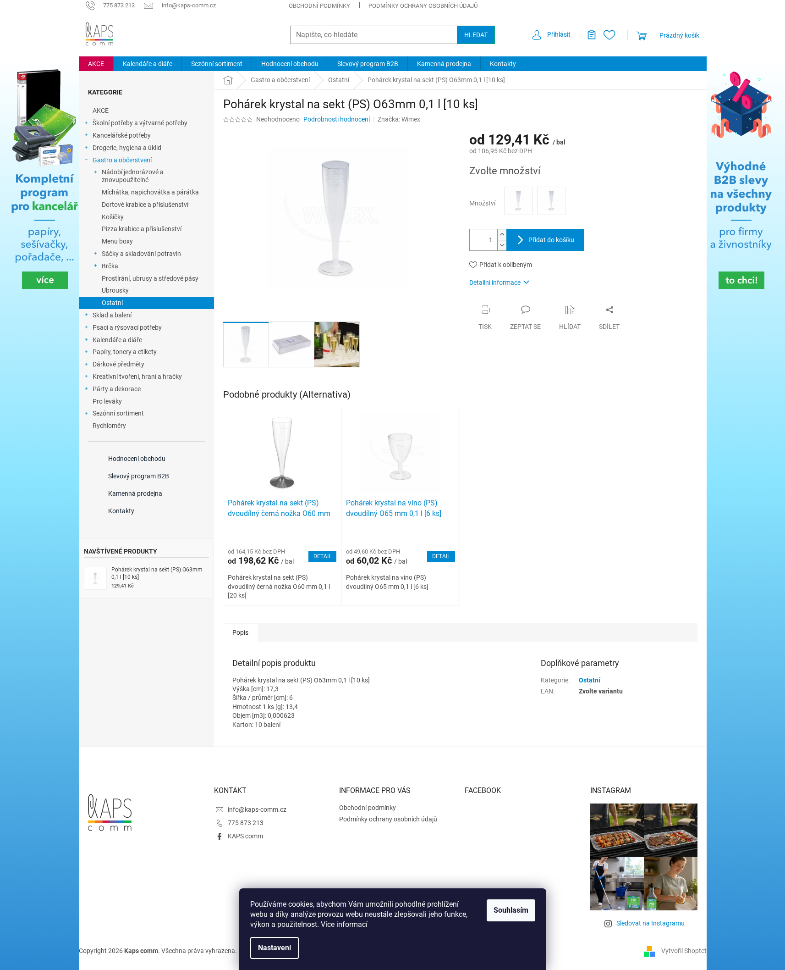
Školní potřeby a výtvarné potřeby (140, 123)
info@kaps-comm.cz (257, 809)
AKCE (101, 110)
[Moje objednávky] (588, 35)
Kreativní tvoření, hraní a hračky (137, 376)
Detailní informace (495, 282)
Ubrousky (115, 290)
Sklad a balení (112, 315)
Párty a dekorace (117, 389)
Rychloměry (109, 425)
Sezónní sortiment (118, 413)
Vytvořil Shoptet (684, 950)
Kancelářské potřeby (122, 135)
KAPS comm (245, 836)
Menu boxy (117, 241)
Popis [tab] (240, 632)
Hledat (476, 35)
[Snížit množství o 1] (501, 245)
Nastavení (274, 947)
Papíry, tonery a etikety (125, 351)
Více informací (344, 924)
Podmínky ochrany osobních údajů (423, 5)
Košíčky (113, 217)
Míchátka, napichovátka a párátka (150, 192)
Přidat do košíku (551, 240)
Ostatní (112, 302)
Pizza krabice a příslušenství (141, 229)
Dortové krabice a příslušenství (145, 204)
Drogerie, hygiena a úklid (127, 147)
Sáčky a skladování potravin (141, 253)
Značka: (399, 119)
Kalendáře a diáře (117, 340)
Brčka (110, 266)
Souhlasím (511, 910)
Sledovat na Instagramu (650, 923)
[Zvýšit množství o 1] (501, 234)
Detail (322, 556)
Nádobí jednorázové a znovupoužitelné (133, 175)
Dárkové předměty (118, 364)
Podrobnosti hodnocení (336, 119)
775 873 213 (245, 822)
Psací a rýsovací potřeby (127, 327)
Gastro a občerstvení (122, 160)
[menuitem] (96, 63)
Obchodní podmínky (319, 5)
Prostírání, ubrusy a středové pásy (150, 278)
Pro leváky (107, 401)
